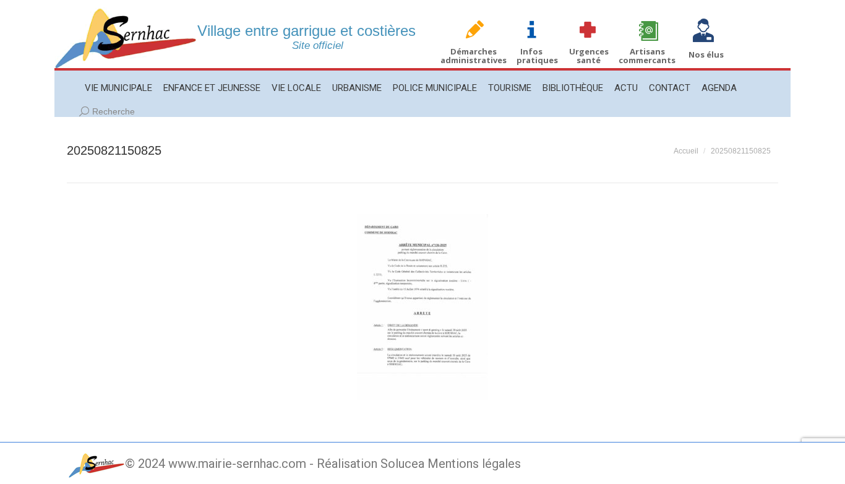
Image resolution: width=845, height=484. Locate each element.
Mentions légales (474, 463)
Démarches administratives (473, 56)
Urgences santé (589, 56)
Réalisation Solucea (370, 463)
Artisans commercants (647, 56)
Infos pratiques (537, 56)
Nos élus (706, 54)
